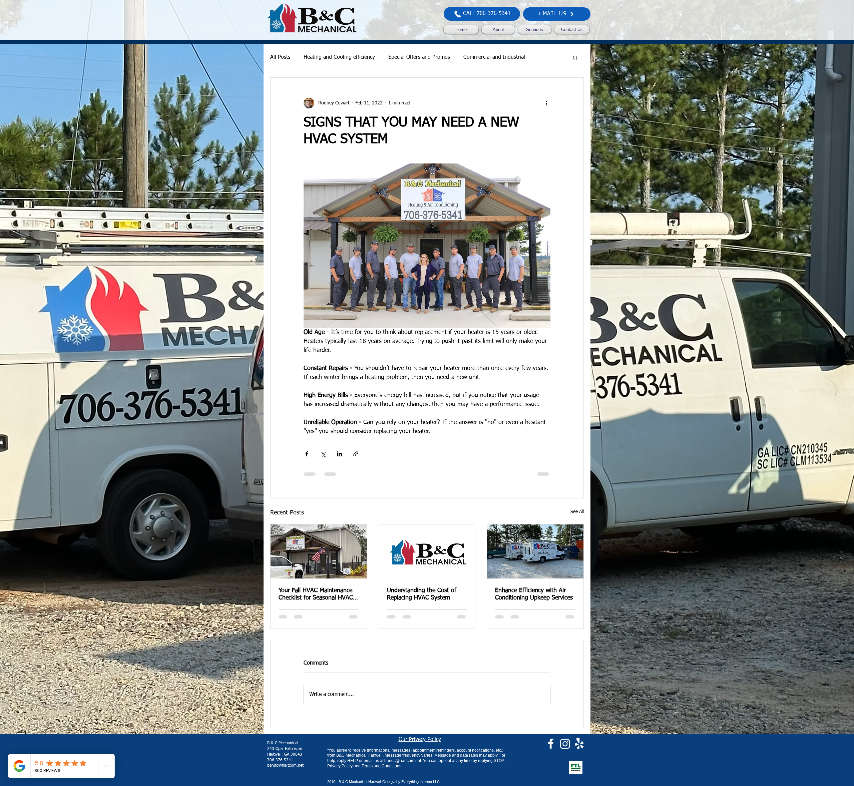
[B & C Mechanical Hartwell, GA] (427, 551)
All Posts (280, 57)
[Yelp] (579, 749)
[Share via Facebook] (307, 454)
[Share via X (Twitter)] (323, 454)
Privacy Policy (340, 771)
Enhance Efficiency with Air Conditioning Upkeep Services (534, 594)
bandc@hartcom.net (285, 771)
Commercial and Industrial (494, 57)
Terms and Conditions (381, 771)
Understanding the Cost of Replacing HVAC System (421, 594)
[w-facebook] (550, 749)
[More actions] (546, 103)
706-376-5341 (280, 766)
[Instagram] (565, 749)
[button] (575, 57)
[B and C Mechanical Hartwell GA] (319, 551)
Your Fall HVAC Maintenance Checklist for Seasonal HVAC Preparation (316, 594)
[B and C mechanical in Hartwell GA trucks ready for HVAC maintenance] (535, 551)
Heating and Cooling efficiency (339, 57)
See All (577, 511)
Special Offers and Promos (419, 57)
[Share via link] (356, 454)
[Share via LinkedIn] (339, 454)
